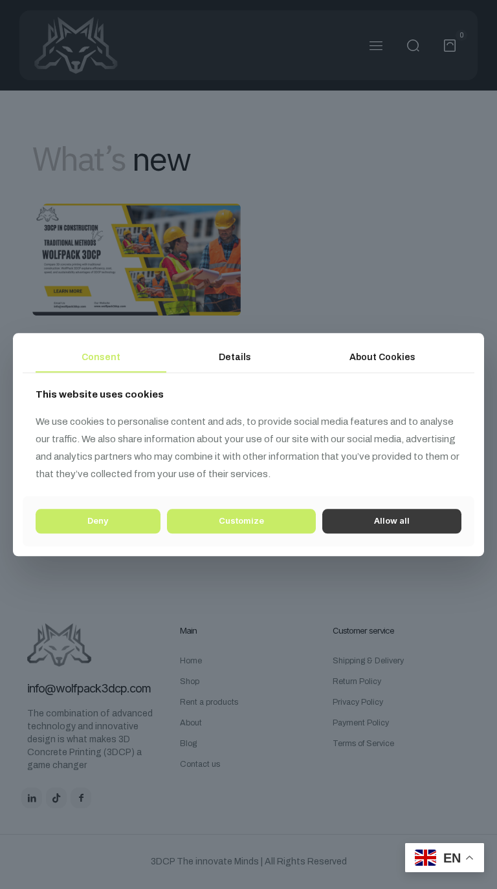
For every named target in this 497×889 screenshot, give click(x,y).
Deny (98, 521)
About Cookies (382, 357)
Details (235, 357)
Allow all (392, 521)
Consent (101, 357)
